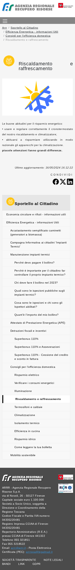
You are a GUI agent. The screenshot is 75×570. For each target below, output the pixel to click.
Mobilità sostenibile (23, 455)
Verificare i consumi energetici (34, 382)
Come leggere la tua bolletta (33, 447)
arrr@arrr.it (18, 547)
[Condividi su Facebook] (56, 181)
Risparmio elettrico (26, 374)
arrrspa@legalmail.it (39, 551)
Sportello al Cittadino (24, 27)
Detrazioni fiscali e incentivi (28, 330)
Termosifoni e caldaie (28, 407)
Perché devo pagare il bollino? (34, 262)
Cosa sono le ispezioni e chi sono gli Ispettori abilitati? (38, 304)
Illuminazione (23, 390)
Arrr (4, 27)
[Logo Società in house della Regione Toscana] (65, 476)
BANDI (6, 563)
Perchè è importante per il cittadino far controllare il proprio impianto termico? (39, 272)
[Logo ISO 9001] (65, 488)
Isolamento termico (27, 423)
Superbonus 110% (26, 338)
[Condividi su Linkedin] (70, 181)
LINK (21, 563)
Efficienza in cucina (27, 431)
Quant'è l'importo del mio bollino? (36, 314)
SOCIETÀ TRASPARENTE (19, 559)
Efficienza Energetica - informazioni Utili (32, 31)
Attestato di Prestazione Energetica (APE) (37, 322)
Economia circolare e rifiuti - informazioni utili (36, 214)
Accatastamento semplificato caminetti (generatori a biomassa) (35, 232)
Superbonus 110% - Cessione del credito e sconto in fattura (41, 356)
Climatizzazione (24, 415)
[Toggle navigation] (5, 20)
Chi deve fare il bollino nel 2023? (36, 282)
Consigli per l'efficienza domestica (28, 35)
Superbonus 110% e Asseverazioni (37, 346)
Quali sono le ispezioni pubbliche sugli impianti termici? (39, 292)
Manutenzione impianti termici (30, 254)
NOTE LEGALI (53, 559)
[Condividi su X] (63, 181)
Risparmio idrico (25, 439)
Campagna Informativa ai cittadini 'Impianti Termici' (38, 244)
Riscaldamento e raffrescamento (38, 399)
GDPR (36, 563)
